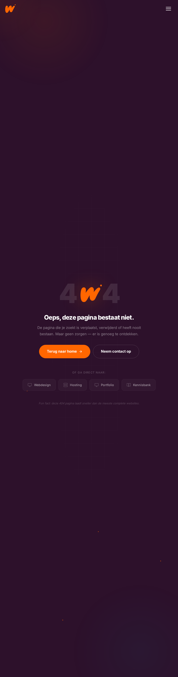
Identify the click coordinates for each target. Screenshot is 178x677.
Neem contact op (116, 351)
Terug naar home (62, 351)
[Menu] (168, 8)
